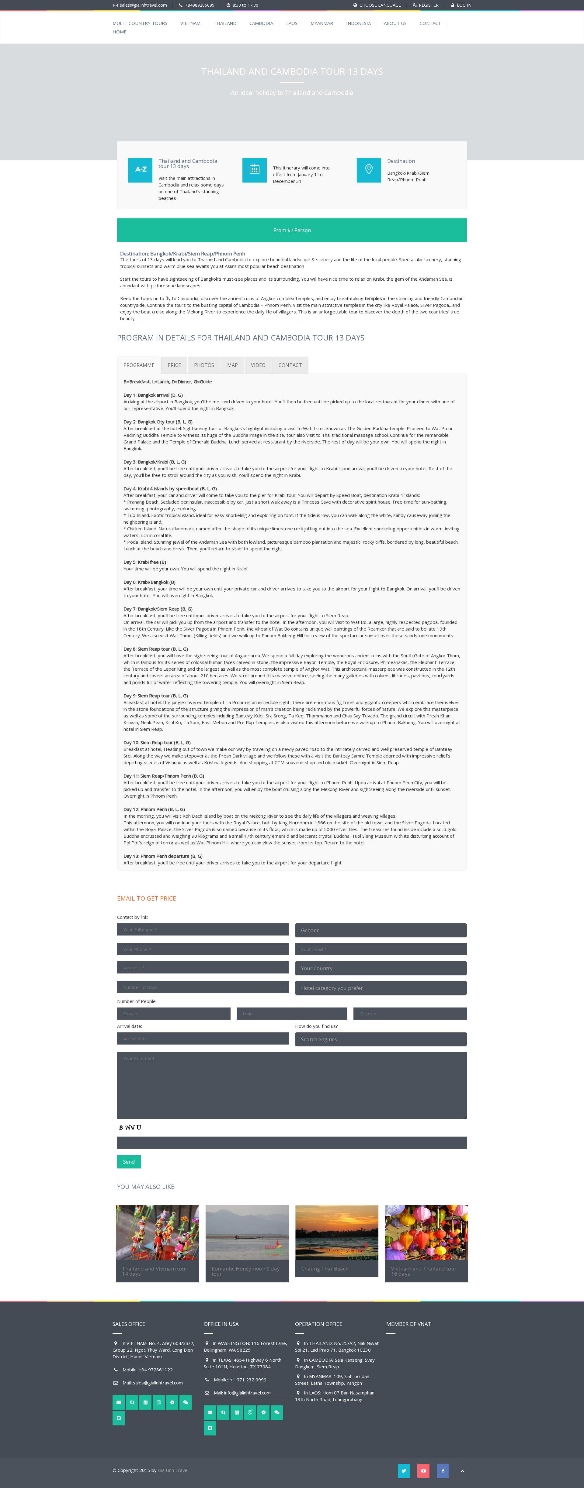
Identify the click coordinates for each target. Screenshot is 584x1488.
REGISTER (429, 5)
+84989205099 (199, 5)
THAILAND (225, 23)
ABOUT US (395, 23)
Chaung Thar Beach (325, 1268)
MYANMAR (322, 23)
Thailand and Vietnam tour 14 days (154, 1271)
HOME (120, 32)
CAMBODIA (261, 23)
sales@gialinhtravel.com (143, 5)
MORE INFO (157, 1232)
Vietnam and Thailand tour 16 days (424, 1271)
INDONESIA (358, 23)
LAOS (291, 23)
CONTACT (430, 23)
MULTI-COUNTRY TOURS (140, 23)
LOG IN (464, 5)
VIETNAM (190, 23)
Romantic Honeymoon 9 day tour (246, 1271)
